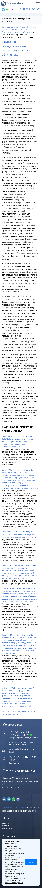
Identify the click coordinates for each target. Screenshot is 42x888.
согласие (8, 864)
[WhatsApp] (8, 10)
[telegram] (3, 10)
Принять (31, 862)
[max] (18, 799)
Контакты (6, 826)
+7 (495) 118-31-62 (29, 9)
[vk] (4, 799)
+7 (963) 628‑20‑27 (19, 734)
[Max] (12, 10)
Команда (5, 823)
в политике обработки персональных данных (15, 881)
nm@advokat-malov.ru (21, 749)
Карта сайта (7, 828)
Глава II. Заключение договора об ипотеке (17, 30)
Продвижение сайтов (14, 807)
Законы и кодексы (10, 27)
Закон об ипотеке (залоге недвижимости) (19, 28)
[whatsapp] (13, 799)
